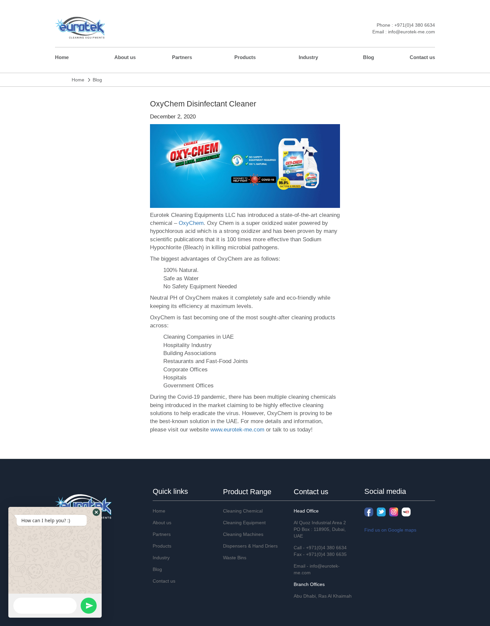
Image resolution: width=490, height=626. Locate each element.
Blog (368, 57)
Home (62, 57)
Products (245, 57)
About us (125, 57)
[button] (96, 512)
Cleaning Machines (243, 534)
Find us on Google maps (390, 530)
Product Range (247, 492)
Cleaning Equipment (244, 522)
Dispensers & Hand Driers (250, 546)
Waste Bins (234, 557)
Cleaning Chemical (243, 511)
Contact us (422, 57)
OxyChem (191, 223)
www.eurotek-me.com (237, 429)
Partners (182, 57)
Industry (308, 57)
